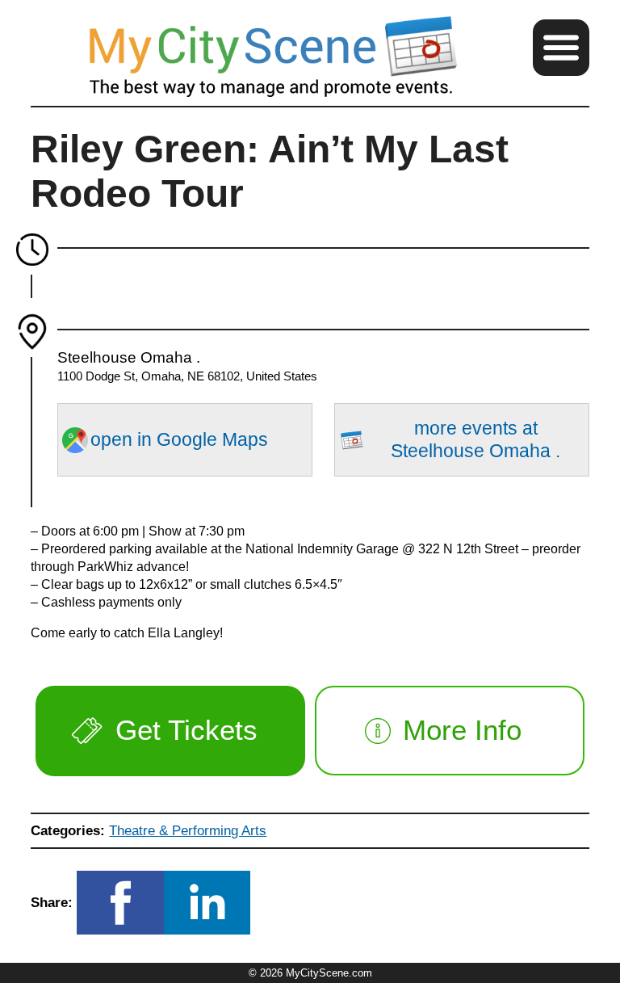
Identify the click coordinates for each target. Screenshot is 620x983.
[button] (561, 47)
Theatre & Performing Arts (187, 830)
